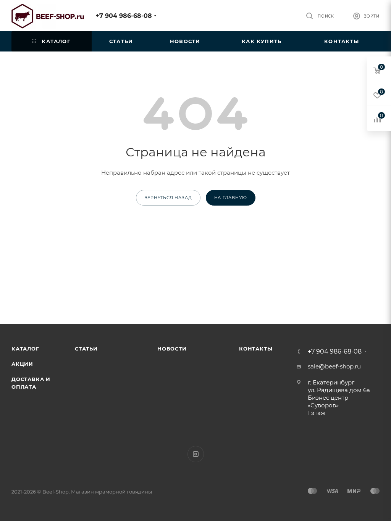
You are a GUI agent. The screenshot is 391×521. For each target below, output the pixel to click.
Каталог (25, 349)
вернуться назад (168, 197)
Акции (22, 364)
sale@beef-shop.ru (334, 366)
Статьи (86, 349)
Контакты (255, 349)
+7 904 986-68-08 (123, 15)
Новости (172, 349)
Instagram (195, 454)
